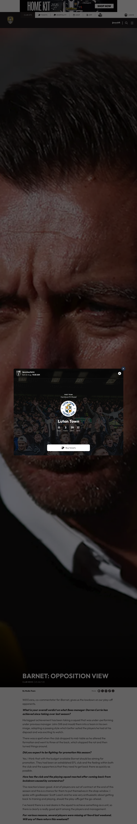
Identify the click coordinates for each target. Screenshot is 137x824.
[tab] (120, 373)
